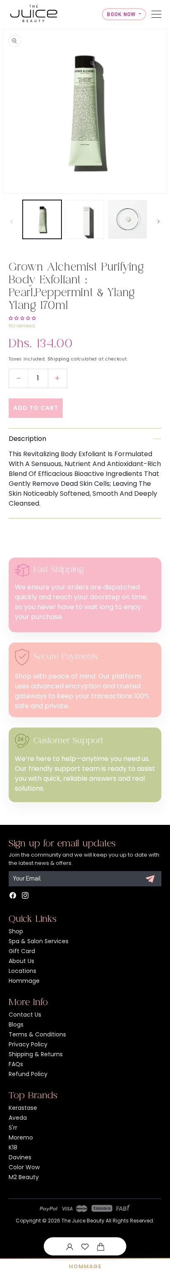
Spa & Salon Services (38, 941)
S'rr (13, 1127)
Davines (20, 1157)
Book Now (122, 14)
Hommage (24, 981)
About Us (21, 961)
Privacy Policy (28, 1044)
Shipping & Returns (36, 1054)
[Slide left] (11, 221)
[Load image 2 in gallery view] (85, 219)
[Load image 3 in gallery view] (127, 219)
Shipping (58, 359)
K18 (13, 1147)
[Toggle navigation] (156, 14)
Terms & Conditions (37, 1034)
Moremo (21, 1137)
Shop (16, 931)
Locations (22, 971)
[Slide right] (158, 221)
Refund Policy (28, 1074)
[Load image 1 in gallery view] (42, 219)
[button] (100, 1246)
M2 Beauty (24, 1177)
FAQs (16, 1064)
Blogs (16, 1024)
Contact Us (25, 1014)
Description (27, 438)
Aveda (18, 1118)
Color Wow (24, 1167)
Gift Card (22, 951)
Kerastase (23, 1108)
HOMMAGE (85, 1266)
